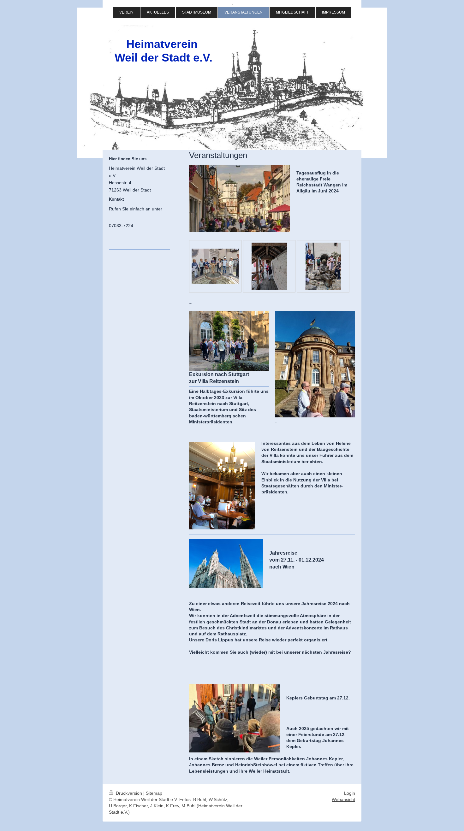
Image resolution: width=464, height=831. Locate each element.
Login (349, 793)
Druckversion (129, 793)
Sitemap (154, 793)
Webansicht (343, 799)
